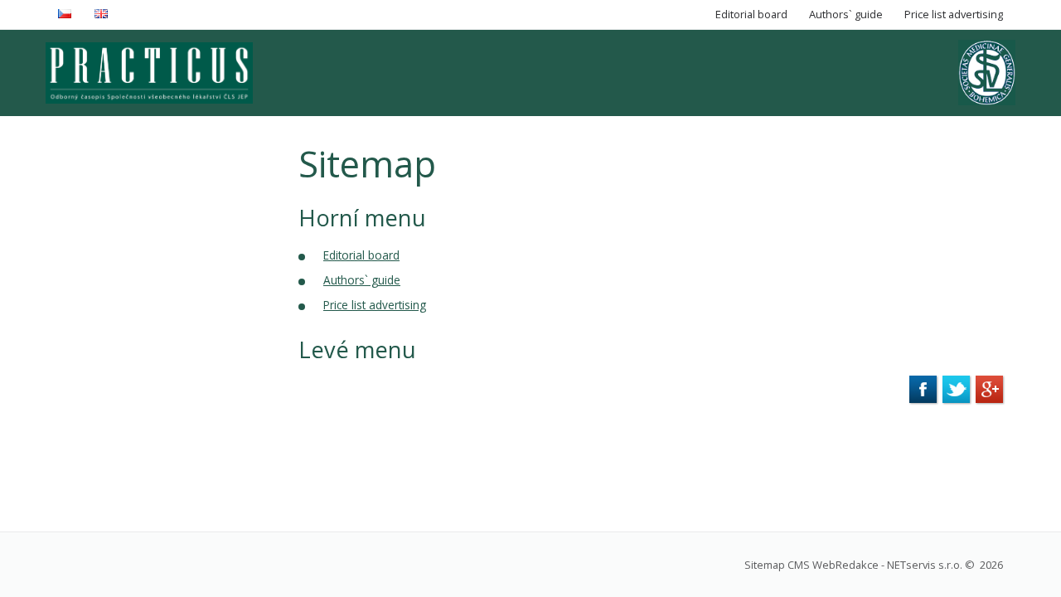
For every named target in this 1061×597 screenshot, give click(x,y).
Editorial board (361, 255)
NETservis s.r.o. (924, 564)
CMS (798, 564)
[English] (103, 14)
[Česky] (66, 14)
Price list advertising (374, 305)
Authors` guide (361, 280)
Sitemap (764, 564)
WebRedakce (845, 564)
